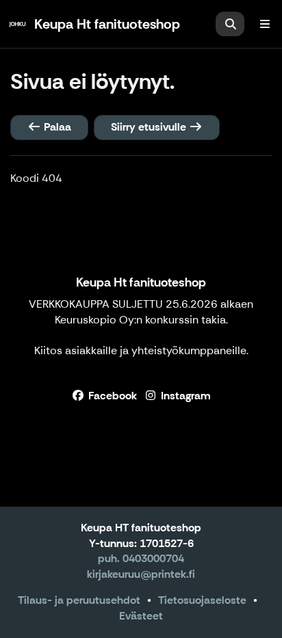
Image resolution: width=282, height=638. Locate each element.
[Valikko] (265, 24)
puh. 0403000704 (141, 558)
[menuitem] (230, 24)
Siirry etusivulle (150, 127)
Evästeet (141, 616)
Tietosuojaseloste (202, 600)
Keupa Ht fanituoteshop (141, 282)
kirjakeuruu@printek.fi (141, 574)
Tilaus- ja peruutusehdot (79, 600)
